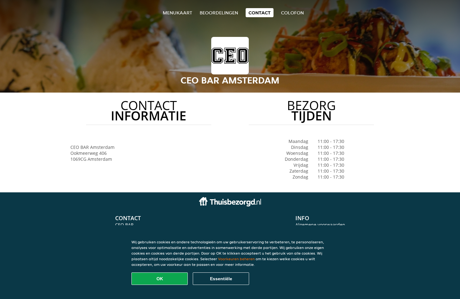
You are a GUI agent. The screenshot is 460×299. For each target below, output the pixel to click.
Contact (259, 12)
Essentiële (221, 278)
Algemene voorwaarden (320, 225)
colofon (292, 12)
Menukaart (177, 12)
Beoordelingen (219, 12)
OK (159, 278)
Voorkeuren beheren (236, 258)
